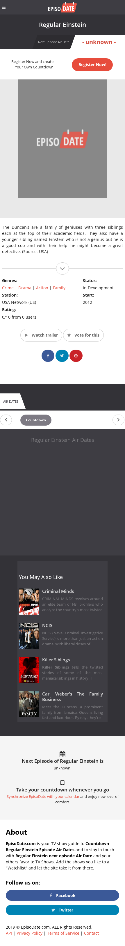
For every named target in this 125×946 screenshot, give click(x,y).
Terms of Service (63, 933)
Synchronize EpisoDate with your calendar (43, 796)
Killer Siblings (56, 659)
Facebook (65, 895)
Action (42, 287)
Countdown (36, 419)
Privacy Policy (29, 933)
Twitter (65, 910)
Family (59, 287)
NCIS (47, 625)
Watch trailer (44, 335)
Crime (8, 287)
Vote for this (86, 335)
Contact (91, 933)
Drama (24, 287)
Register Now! (92, 64)
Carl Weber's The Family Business (72, 696)
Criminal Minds (58, 591)
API (9, 933)
